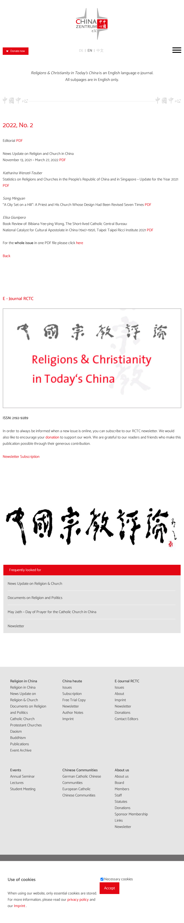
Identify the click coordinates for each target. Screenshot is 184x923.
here (79, 243)
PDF (19, 141)
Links (119, 820)
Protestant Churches (26, 725)
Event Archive (20, 750)
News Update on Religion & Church (24, 697)
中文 (100, 51)
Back (6, 256)
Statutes (121, 801)
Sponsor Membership (131, 814)
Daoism (16, 731)
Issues (67, 687)
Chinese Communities (80, 770)
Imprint (68, 719)
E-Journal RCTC (127, 681)
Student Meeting (22, 789)
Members (122, 789)
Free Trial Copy (74, 700)
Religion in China (23, 681)
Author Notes (72, 712)
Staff (118, 795)
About (119, 694)
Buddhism (18, 738)
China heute (72, 681)
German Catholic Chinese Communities (81, 779)
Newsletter (70, 706)
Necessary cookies (118, 879)
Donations (122, 712)
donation (52, 437)
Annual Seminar (22, 776)
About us (122, 770)
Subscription (72, 694)
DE (81, 51)
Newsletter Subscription (21, 457)
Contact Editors (126, 719)
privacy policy (78, 899)
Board (119, 783)
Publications (19, 744)
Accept (109, 888)
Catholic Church (22, 719)
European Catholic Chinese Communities (78, 792)
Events (15, 770)
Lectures (17, 783)
